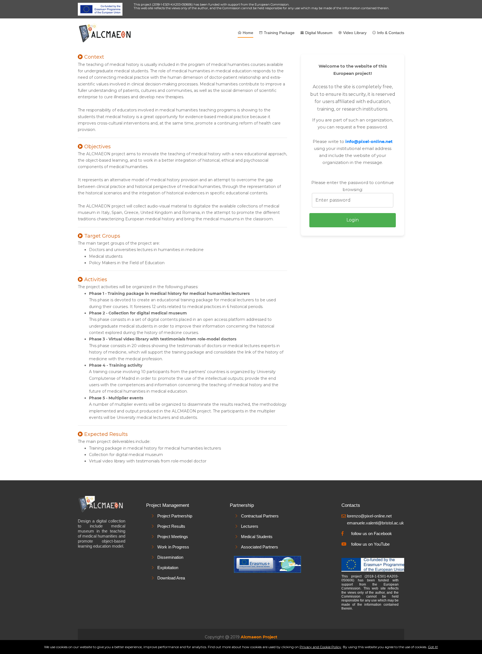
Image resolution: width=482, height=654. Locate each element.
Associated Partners (259, 547)
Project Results (171, 526)
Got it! (433, 647)
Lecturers (249, 526)
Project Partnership (174, 516)
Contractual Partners (260, 516)
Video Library (354, 32)
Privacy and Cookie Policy (320, 647)
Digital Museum (318, 32)
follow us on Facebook (371, 533)
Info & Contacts (390, 32)
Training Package (279, 32)
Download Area (171, 578)
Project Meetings (172, 536)
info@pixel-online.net (369, 141)
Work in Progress (173, 547)
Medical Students (257, 536)
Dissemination (170, 557)
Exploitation (167, 567)
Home (247, 32)
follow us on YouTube (370, 544)
